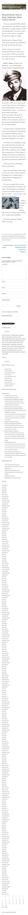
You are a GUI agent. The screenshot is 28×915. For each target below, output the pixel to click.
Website (4, 293)
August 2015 (5, 731)
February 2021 (5, 608)
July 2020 (4, 621)
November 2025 (5, 502)
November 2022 (5, 569)
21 (2, 903)
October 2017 (5, 683)
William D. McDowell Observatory (12, 470)
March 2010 (4, 853)
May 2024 (4, 535)
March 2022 (4, 584)
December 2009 (5, 858)
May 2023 (4, 558)
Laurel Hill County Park (10, 372)
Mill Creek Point (8, 382)
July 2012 (4, 801)
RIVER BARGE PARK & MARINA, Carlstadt (14, 399)
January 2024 (5, 543)
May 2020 (4, 625)
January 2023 (5, 565)
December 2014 (5, 746)
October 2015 (5, 728)
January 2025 (5, 520)
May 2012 (4, 804)
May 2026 (4, 490)
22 (5, 903)
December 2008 (5, 881)
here (11, 221)
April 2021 (4, 604)
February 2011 (5, 832)
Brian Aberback (22, 238)
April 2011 (4, 829)
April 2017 (4, 694)
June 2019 (4, 645)
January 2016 (5, 722)
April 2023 (4, 560)
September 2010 (6, 842)
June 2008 (4, 892)
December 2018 (5, 657)
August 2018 (5, 664)
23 (9, 903)
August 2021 (5, 597)
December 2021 (5, 589)
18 (16, 901)
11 (16, 900)
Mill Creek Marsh (9, 370)
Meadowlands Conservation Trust (13, 477)
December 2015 (5, 724)
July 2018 (4, 666)
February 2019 (5, 653)
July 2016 (4, 711)
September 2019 (6, 640)
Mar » (6, 907)
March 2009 (4, 875)
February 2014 (5, 765)
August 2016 (5, 709)
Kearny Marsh (8, 374)
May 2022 (4, 580)
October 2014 (5, 750)
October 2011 (5, 817)
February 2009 (5, 877)
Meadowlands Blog (12, 236)
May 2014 (4, 759)
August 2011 (5, 821)
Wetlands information (10, 475)
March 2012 (4, 808)
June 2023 (4, 556)
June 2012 (4, 802)
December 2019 (5, 634)
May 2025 (4, 513)
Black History (5, 236)
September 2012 (6, 797)
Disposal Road (8, 378)
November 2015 (5, 726)
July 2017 (4, 688)
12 (19, 900)
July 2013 (4, 778)
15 (5, 901)
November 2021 (5, 591)
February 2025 (5, 518)
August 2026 (5, 485)
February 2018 (5, 675)
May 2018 (4, 670)
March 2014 (4, 763)
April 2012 (4, 806)
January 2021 (5, 610)
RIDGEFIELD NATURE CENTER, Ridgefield (14, 408)
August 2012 (5, 799)
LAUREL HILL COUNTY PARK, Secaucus (13, 406)
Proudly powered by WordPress (9, 912)
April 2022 (4, 582)
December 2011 (5, 814)
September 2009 (6, 864)
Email (4, 287)
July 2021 (4, 599)
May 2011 (4, 827)
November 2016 (5, 703)
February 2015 (5, 743)
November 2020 (5, 614)
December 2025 (5, 500)
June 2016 (4, 713)
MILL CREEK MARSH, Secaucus (12, 397)
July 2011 (4, 823)
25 (16, 903)
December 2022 (5, 567)
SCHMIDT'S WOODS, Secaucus (12, 421)
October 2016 (5, 705)
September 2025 (6, 505)
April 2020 (4, 627)
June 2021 (4, 601)
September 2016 (6, 707)
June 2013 (4, 780)
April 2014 (4, 761)
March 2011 (4, 830)
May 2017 (4, 692)
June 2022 (4, 578)
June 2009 (4, 870)
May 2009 (4, 872)
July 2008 (4, 890)
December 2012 (5, 791)
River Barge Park (9, 380)
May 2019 (4, 647)
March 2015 (4, 741)
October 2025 (5, 504)
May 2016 (4, 715)
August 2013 (5, 776)
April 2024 (4, 537)
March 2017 (4, 696)
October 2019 (5, 638)
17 (12, 901)
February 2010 (5, 855)
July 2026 (4, 487)
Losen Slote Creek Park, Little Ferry (13, 451)
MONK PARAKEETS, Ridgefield (11, 431)
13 (23, 900)
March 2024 (4, 539)
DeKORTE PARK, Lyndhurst (11, 395)
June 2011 (4, 825)
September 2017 (6, 685)
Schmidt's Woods (9, 385)
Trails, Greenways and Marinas (12, 464)
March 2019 (4, 651)
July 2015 (4, 733)
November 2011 (5, 815)
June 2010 (4, 847)
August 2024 (5, 530)
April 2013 (4, 784)
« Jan (3, 907)
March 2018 (4, 673)
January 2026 (5, 498)
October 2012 (5, 795)
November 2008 (5, 883)
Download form (5, 393)
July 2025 (4, 509)
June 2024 (4, 533)
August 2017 (5, 687)
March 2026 (4, 494)
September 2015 (6, 730)
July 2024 (4, 532)
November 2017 (5, 681)
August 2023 (5, 552)
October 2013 (5, 773)
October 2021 (5, 593)
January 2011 (5, 834)
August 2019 (5, 642)
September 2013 (6, 774)
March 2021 (4, 606)
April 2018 (4, 672)
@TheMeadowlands (7, 315)
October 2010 (5, 840)
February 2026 (5, 496)
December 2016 (5, 702)
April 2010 (4, 851)
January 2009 (5, 879)
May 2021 (4, 603)
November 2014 (5, 748)
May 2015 (4, 737)
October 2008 (5, 885)
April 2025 (4, 515)
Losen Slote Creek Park (10, 376)
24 (12, 903)
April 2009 (4, 873)
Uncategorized (17, 234)
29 (5, 905)
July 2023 (4, 554)
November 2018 (5, 659)
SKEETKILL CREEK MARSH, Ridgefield (13, 423)
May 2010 (4, 849)
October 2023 (5, 548)
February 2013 (5, 787)
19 (19, 901)
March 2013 (4, 786)
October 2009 (5, 862)
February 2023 (5, 563)
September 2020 (6, 617)
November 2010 (5, 838)
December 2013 (5, 769)
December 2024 (5, 522)
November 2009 (5, 860)
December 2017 (5, 679)
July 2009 (4, 868)
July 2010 (4, 845)
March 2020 (4, 629)
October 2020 (5, 616)
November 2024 (5, 524)
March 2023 (4, 561)
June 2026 (4, 489)
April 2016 (4, 716)
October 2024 (5, 526)
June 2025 (4, 511)
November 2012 (5, 793)
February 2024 (5, 541)
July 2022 (4, 576)
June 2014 (4, 758)
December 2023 (5, 545)
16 (9, 901)
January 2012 (5, 812)
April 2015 (4, 739)
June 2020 (4, 623)
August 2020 (5, 619)
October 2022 (5, 571)
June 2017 (4, 690)
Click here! (7, 331)
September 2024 (6, 528)
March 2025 (4, 517)
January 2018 (5, 677)
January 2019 (5, 655)
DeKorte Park (8, 369)
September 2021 (6, 595)
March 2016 (4, 718)
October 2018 (5, 660)
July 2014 (4, 756)
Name (4, 281)
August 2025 (5, 507)
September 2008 (6, 886)
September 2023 (6, 550)
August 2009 (5, 866)
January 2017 (5, 700)
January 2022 (5, 588)
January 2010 (5, 857)
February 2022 (5, 586)
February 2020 (5, 631)
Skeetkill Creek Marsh (10, 383)
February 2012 (5, 810)
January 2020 (5, 632)
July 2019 (4, 644)
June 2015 (4, 735)
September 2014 (6, 752)
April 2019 (4, 649)
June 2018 (4, 668)
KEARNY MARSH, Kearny (10, 442)
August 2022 (5, 574)
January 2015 (5, 744)
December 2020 (5, 612)
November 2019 (5, 636)
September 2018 (6, 662)
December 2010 (5, 836)
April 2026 (4, 492)
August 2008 (5, 888)
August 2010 (5, 843)
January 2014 (5, 767)
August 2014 (5, 754)
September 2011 (6, 819)
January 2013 (5, 789)
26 (19, 903)
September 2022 (6, 573)
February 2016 (5, 720)
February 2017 (5, 698)
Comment (5, 264)
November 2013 (5, 771)
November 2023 (5, 546)
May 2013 (4, 782)
